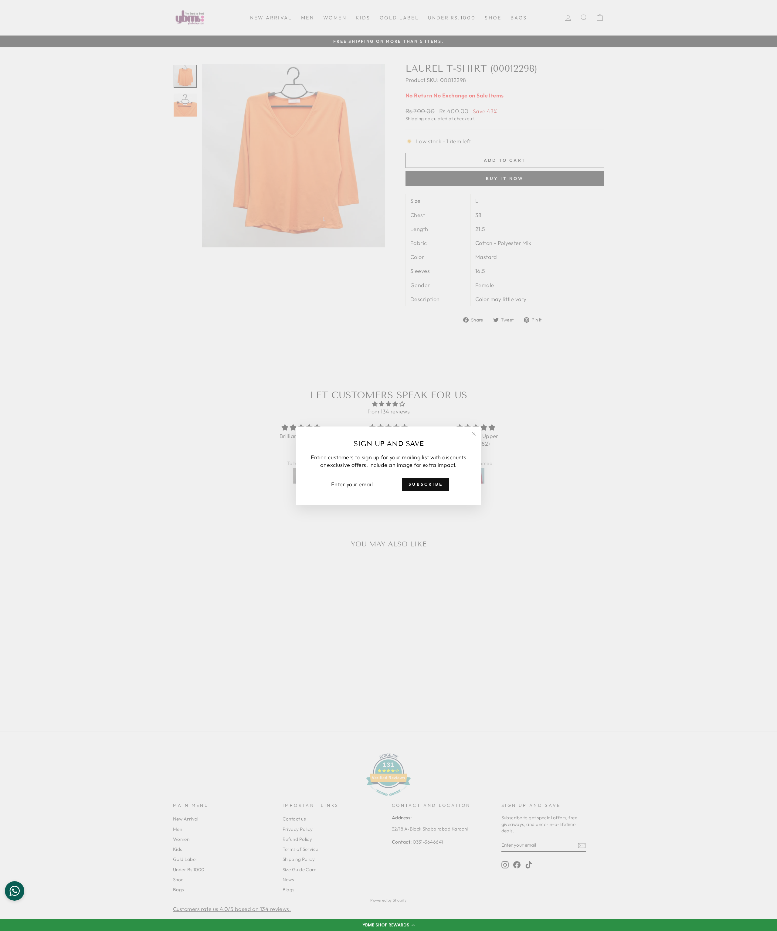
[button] (388, 925)
